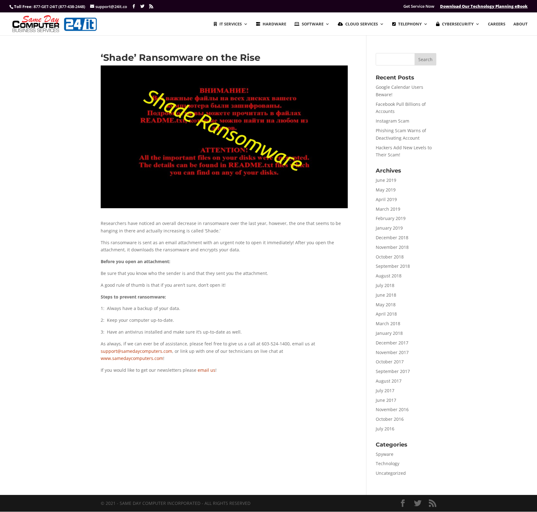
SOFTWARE (313, 24)
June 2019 (386, 180)
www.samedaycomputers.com (132, 358)
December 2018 (392, 237)
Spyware (384, 454)
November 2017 (392, 352)
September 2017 (393, 371)
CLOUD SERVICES (361, 24)
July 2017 (385, 390)
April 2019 (386, 199)
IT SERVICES (230, 24)
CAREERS (496, 24)
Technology (387, 463)
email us (206, 370)
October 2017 (390, 362)
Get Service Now (418, 6)
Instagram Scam (392, 121)
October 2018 (390, 257)
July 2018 (385, 285)
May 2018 (386, 305)
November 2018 (392, 247)
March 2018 (388, 323)
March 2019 (388, 209)
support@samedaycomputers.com (136, 351)
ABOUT (520, 24)
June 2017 (386, 400)
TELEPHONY (410, 24)
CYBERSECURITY (458, 24)
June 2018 (386, 295)
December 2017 (392, 343)
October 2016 (390, 419)
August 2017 (389, 381)
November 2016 (392, 409)
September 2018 (393, 266)
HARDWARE (274, 24)
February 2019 (391, 218)
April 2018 (386, 314)
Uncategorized (391, 473)
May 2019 (386, 190)
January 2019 (389, 228)
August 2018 (389, 276)
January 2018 (389, 333)
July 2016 (385, 429)
